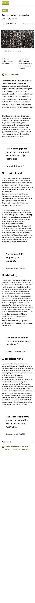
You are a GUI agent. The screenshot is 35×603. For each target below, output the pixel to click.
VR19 (13, 51)
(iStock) (18, 51)
